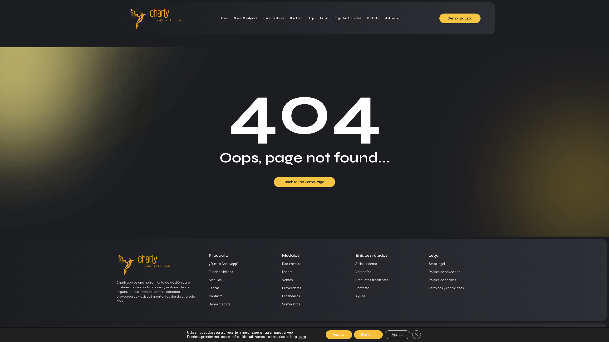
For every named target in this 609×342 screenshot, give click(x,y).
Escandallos (291, 296)
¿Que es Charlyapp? (224, 264)
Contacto (372, 18)
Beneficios (296, 18)
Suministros (291, 304)
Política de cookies (442, 280)
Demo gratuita (220, 304)
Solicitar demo (366, 264)
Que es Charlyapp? (245, 18)
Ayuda (360, 296)
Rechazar (368, 335)
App (311, 18)
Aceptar (339, 335)
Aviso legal (437, 264)
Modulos (390, 18)
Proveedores (291, 288)
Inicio (224, 18)
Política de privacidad (444, 272)
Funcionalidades (273, 18)
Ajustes (397, 335)
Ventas (287, 280)
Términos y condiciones (446, 288)
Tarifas (324, 18)
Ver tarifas (363, 272)
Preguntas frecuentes (347, 18)
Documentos (291, 264)
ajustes (300, 337)
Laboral (287, 272)
